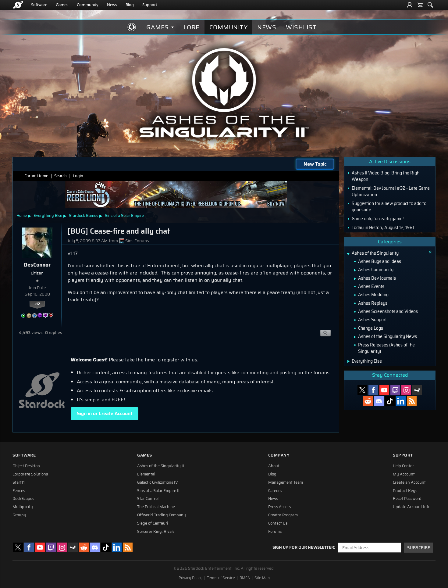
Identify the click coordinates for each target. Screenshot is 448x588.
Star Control (147, 499)
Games (62, 4)
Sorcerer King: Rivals (155, 532)
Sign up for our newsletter (303, 547)
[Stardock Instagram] (406, 390)
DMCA (245, 578)
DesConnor (37, 265)
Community (87, 4)
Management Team (285, 482)
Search (60, 176)
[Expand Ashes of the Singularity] (348, 254)
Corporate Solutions (30, 474)
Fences (18, 491)
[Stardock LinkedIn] (400, 401)
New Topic (315, 164)
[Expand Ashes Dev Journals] (355, 278)
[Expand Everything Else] (348, 361)
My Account (404, 474)
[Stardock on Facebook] (373, 390)
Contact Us (277, 523)
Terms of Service (221, 578)
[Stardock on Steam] (417, 390)
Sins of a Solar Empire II (158, 491)
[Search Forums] (430, 5)
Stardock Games (83, 215)
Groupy (19, 515)
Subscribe (418, 547)
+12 (37, 304)
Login (78, 176)
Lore (191, 27)
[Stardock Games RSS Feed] (411, 401)
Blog (130, 4)
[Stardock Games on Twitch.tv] (395, 390)
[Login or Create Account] (409, 5)
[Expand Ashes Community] (355, 270)
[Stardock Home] (18, 5)
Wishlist (301, 27)
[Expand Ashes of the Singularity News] (355, 337)
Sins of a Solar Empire (124, 215)
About (273, 466)
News (112, 4)
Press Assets (279, 507)
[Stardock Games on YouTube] (384, 390)
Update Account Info (411, 507)
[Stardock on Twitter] (362, 390)
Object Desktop (26, 466)
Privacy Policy (190, 578)
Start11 (18, 482)
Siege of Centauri (152, 523)
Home (21, 215)
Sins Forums (137, 241)
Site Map (262, 578)
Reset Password (407, 499)
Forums (275, 532)
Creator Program (283, 515)
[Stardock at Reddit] (367, 401)
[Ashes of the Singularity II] (224, 93)
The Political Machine (156, 507)
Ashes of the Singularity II (160, 466)
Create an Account (409, 482)
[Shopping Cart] (420, 5)
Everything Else (48, 215)
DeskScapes (23, 499)
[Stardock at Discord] (378, 401)
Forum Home (36, 176)
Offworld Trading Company (161, 515)
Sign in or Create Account (104, 413)
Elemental (146, 474)
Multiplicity (22, 507)
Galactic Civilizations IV (157, 482)
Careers (275, 491)
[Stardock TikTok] (389, 401)
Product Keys (405, 491)
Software (39, 4)
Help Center (403, 466)
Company (279, 455)
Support (149, 4)
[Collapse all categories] (430, 252)
